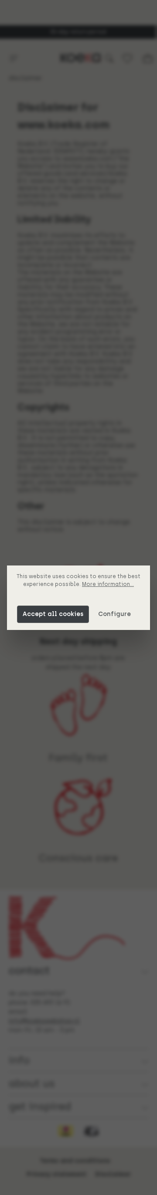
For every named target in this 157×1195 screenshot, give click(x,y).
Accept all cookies (53, 614)
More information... (108, 584)
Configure (114, 614)
